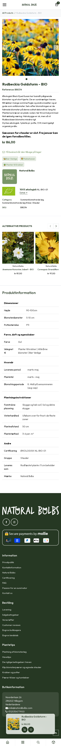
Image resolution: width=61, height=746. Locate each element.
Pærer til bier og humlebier (15, 677)
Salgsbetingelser (10, 614)
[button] (5, 47)
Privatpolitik (8, 562)
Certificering (8, 577)
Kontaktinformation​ (11, 567)
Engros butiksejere (11, 630)
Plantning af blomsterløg (14, 651)
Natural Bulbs (8, 572)
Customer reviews (11, 625)
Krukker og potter (11, 672)
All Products (7, 13)
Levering (6, 609)
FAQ (4, 582)
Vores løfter (8, 619)
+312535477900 (16, 711)
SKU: (4, 207)
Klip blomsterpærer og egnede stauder (21, 667)
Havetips (6, 657)
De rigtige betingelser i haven (17, 662)
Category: (7, 199)
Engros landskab (10, 635)
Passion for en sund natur (14, 588)
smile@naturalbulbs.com (20, 707)
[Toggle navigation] (4, 5)
